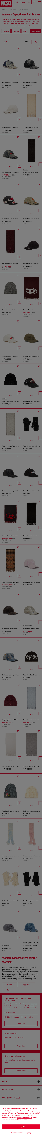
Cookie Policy (23, 1120)
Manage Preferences (24, 1117)
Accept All (21, 1127)
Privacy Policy (10, 1120)
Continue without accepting (21, 1133)
